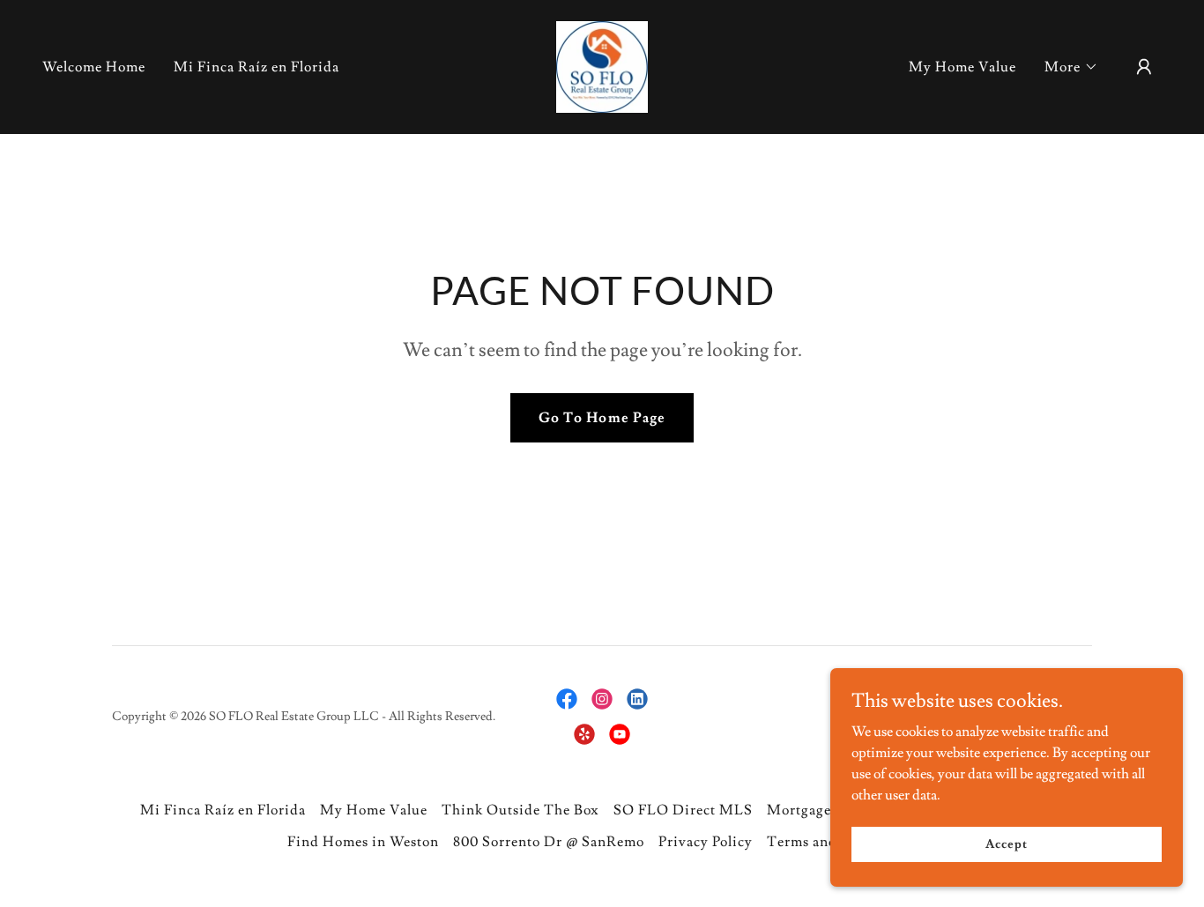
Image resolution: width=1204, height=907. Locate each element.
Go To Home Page (602, 418)
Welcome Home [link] (93, 67)
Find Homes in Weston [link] (363, 842)
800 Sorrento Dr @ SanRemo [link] (548, 842)
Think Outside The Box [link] (520, 810)
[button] (1071, 67)
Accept (1006, 843)
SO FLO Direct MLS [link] (683, 810)
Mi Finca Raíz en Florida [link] (256, 67)
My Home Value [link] (962, 67)
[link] (602, 63)
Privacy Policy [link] (705, 842)
